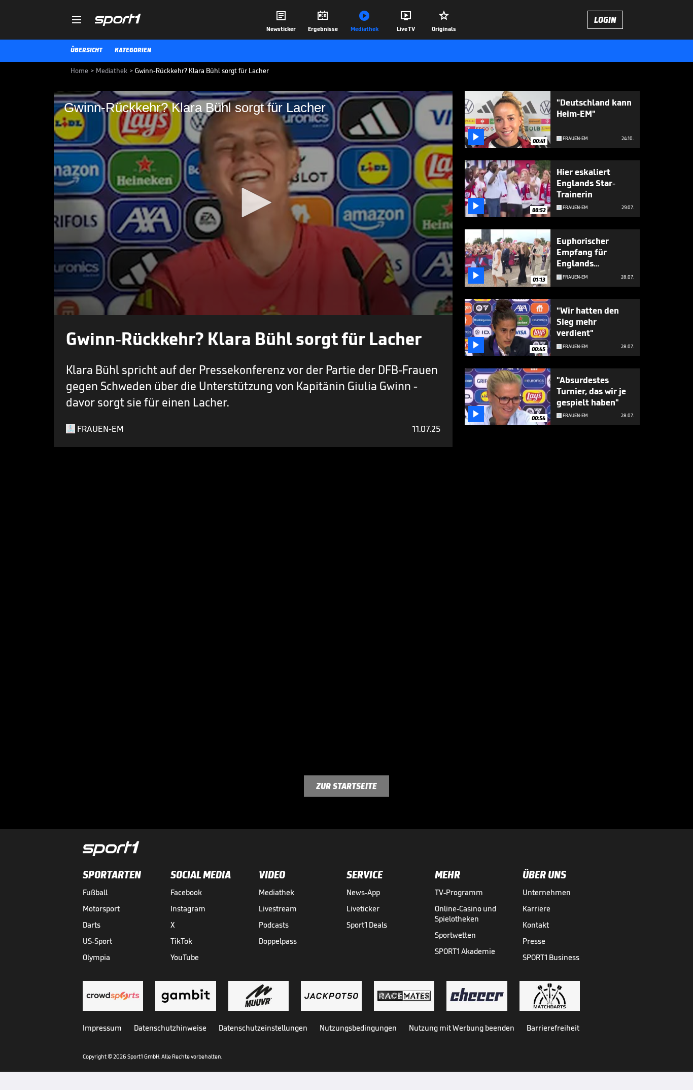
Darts (91, 925)
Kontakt (536, 925)
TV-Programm (459, 892)
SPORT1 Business (551, 957)
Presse (534, 941)
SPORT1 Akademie (465, 951)
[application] (253, 203)
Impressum (102, 1028)
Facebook (186, 892)
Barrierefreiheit (553, 1028)
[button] (253, 202)
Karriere (536, 908)
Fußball (95, 892)
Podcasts (274, 925)
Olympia (96, 957)
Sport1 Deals (366, 925)
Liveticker (362, 908)
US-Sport (97, 941)
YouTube (184, 957)
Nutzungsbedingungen (358, 1028)
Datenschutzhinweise (170, 1028)
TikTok (181, 941)
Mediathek (276, 892)
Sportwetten (455, 935)
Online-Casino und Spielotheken (465, 914)
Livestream (278, 908)
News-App (363, 892)
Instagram (187, 908)
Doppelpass (278, 941)
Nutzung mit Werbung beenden (461, 1028)
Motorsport (101, 908)
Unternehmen (547, 892)
